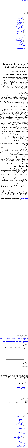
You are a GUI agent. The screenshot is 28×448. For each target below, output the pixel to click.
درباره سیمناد (22, 385)
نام (27, 355)
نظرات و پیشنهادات (21, 387)
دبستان (21, 19)
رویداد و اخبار (20, 42)
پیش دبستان (20, 18)
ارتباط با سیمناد (21, 389)
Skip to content (25, 0)
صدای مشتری (19, 28)
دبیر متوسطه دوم (19, 33)
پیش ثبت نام (20, 27)
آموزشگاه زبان (19, 23)
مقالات (23, 45)
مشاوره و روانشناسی (18, 41)
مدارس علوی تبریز (24, 198)
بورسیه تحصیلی (19, 40)
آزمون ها (21, 44)
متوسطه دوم (20, 22)
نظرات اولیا (22, 388)
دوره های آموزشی (18, 39)
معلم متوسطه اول (18, 32)
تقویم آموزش (20, 37)
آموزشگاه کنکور (19, 24)
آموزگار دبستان (19, 31)
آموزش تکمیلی (19, 26)
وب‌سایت (26, 360)
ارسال (26, 401)
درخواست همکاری (21, 48)
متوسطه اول (20, 21)
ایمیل (26, 357)
